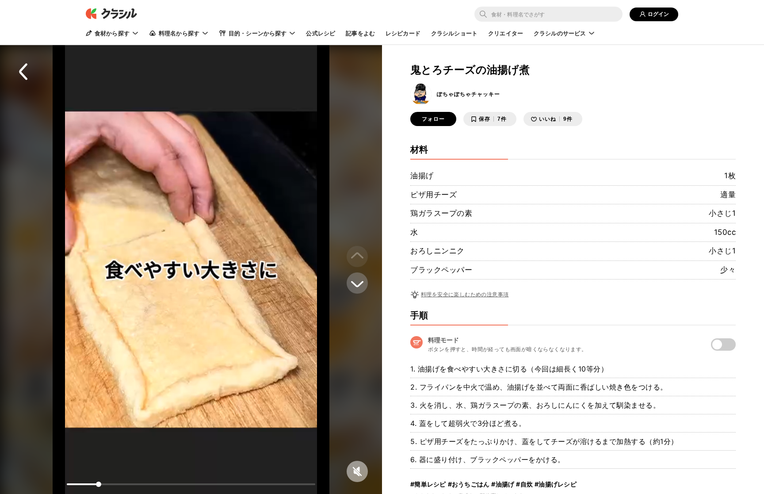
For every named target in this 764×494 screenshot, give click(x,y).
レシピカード (403, 33)
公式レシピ (320, 33)
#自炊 (524, 484)
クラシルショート (454, 33)
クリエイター (505, 33)
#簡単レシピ (428, 484)
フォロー (433, 119)
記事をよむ (360, 33)
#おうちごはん (469, 484)
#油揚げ (502, 484)
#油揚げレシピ (556, 484)
